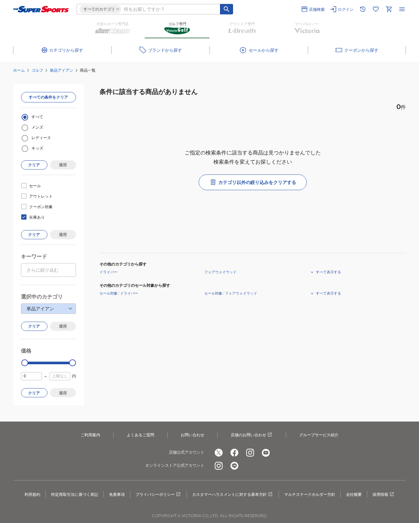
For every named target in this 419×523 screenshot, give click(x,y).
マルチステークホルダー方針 (309, 494)
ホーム (19, 70)
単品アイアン (61, 70)
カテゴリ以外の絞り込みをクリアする (257, 182)
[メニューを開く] (402, 9)
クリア (34, 164)
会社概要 (354, 494)
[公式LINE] (234, 466)
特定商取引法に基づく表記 (74, 494)
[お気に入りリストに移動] (376, 9)
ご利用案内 (90, 434)
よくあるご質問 (140, 434)
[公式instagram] (250, 453)
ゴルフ (37, 70)
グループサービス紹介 (318, 434)
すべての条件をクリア (48, 97)
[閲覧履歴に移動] (362, 9)
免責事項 (117, 494)
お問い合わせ (192, 434)
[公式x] (219, 453)
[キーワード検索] (226, 9)
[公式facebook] (234, 453)
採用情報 (380, 494)
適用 (63, 164)
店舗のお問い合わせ (248, 434)
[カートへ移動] (389, 9)
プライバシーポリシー (155, 494)
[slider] (24, 362)
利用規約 (32, 494)
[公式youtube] (266, 453)
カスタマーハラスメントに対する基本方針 (229, 494)
